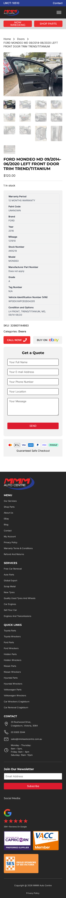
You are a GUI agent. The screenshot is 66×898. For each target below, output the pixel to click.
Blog (6, 524)
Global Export (10, 580)
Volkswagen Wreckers (15, 695)
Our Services (10, 501)
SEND (33, 425)
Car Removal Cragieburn (16, 707)
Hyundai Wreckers (13, 683)
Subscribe (33, 786)
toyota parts (10, 630)
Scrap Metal (10, 586)
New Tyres (9, 592)
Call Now (14, 340)
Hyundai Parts (11, 677)
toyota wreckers (12, 636)
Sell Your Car (10, 610)
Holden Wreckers (12, 660)
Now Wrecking (17, 23)
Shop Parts (48, 23)
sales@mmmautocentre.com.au (26, 739)
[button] (58, 57)
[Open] (59, 12)
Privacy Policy (10, 542)
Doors (21, 39)
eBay (6, 518)
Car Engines (10, 604)
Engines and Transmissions (17, 616)
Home (7, 39)
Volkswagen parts (12, 689)
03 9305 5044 (18, 732)
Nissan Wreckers (12, 672)
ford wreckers (11, 648)
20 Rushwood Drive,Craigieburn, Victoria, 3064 (24, 724)
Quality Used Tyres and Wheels (19, 598)
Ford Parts (9, 642)
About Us (8, 512)
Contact (57, 3)
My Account (10, 536)
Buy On (42, 340)
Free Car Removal (13, 568)
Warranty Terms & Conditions (18, 548)
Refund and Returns (14, 554)
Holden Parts (10, 654)
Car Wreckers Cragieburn (16, 701)
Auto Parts (9, 574)
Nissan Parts (10, 666)
